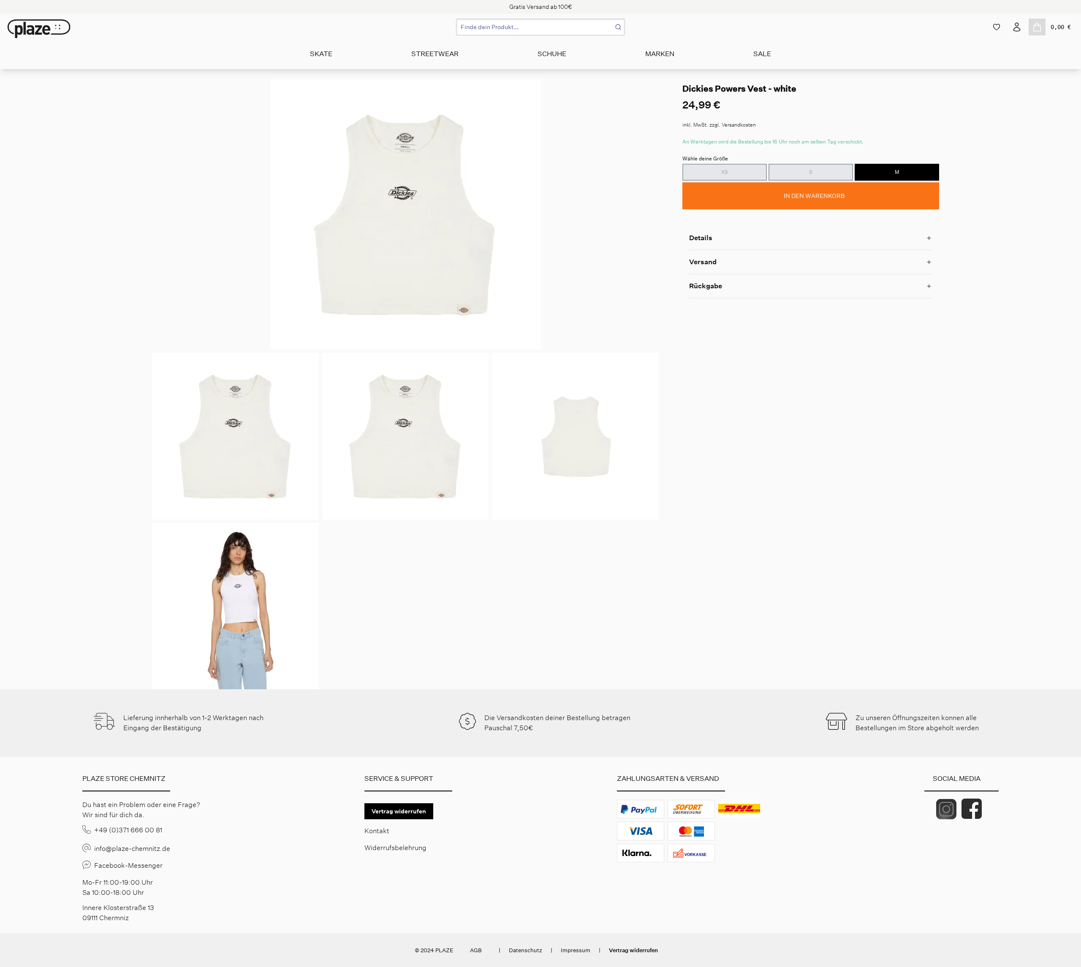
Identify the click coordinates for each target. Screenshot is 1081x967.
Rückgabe (705, 286)
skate (321, 54)
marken (659, 54)
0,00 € (1061, 27)
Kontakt (376, 831)
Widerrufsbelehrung (395, 848)
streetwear (435, 54)
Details (700, 238)
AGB (476, 950)
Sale (762, 54)
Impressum (575, 950)
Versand (703, 262)
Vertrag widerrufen (399, 811)
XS (724, 172)
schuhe (552, 54)
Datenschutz (525, 950)
